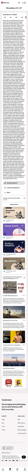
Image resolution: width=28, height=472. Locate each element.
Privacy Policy (17, 458)
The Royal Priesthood (12, 254)
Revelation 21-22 (11, 220)
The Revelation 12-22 (12, 271)
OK (23, 457)
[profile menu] (24, 2)
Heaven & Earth (11, 237)
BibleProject (8, 221)
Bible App (8, 386)
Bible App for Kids (18, 386)
